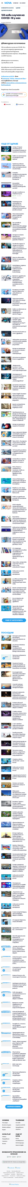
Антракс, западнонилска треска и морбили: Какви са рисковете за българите (19, 176)
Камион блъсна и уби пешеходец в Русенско (19, 976)
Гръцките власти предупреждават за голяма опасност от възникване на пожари (19, 665)
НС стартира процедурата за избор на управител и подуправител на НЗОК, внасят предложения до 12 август (19, 553)
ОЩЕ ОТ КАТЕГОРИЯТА (14, 620)
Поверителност (5, 1175)
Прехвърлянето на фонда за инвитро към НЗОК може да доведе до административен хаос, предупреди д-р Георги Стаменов (19, 416)
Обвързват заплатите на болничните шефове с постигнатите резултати (19, 342)
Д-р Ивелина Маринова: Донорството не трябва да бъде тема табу (19, 581)
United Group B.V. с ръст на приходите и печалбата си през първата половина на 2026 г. (19, 960)
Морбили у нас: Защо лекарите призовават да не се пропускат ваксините (19, 490)
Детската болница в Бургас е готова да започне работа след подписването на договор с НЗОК (19, 541)
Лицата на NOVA (20, 1125)
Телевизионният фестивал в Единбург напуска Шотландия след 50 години (18, 735)
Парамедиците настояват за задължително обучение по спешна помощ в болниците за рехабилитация (19, 205)
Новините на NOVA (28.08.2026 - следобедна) (18, 1089)
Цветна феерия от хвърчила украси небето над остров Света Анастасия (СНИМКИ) (18, 826)
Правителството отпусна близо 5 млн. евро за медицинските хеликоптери (19, 166)
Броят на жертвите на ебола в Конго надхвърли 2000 (18, 405)
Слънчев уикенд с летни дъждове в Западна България (17, 685)
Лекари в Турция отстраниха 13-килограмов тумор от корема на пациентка (19, 149)
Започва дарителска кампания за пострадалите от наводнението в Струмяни (18, 939)
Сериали (4, 1141)
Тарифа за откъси (20, 1172)
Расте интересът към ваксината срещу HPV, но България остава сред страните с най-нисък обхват (19, 591)
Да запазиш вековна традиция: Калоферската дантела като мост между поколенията (18, 648)
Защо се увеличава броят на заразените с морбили (19, 259)
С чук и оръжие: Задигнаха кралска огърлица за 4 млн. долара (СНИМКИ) (18, 726)
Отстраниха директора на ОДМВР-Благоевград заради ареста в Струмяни (19, 885)
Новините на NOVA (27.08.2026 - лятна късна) (18, 768)
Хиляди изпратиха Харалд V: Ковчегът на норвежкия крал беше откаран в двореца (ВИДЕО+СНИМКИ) (19, 868)
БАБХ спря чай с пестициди (17, 1064)
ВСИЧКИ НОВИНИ (14, 1106)
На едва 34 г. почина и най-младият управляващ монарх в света (19, 1026)
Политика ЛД (12, 1175)
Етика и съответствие (8, 1177)
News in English (19, 1145)
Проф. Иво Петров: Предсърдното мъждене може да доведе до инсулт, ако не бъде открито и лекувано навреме (19, 610)
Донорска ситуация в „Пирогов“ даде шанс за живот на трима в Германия (18, 387)
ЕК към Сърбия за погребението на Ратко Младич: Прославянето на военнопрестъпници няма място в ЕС (18, 837)
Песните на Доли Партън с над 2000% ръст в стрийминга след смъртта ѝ (18, 753)
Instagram (5, 78)
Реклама (8, 1171)
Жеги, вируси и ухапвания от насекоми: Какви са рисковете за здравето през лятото (18, 471)
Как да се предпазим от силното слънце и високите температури (18, 351)
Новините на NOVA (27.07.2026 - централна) (18, 572)
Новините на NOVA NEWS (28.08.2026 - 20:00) (18, 876)
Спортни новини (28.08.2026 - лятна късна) (18, 760)
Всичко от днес (6, 1125)
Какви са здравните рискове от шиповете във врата (19, 498)
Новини (15, 3)
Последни (5, 1122)
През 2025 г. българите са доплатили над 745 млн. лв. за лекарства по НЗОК (19, 443)
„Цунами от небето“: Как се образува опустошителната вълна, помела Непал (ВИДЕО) (19, 950)
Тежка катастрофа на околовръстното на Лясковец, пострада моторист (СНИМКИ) (19, 744)
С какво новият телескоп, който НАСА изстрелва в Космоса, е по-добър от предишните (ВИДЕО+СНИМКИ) (19, 715)
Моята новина (6, 1127)
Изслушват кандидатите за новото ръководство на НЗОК (19, 185)
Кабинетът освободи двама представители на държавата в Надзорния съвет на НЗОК (19, 530)
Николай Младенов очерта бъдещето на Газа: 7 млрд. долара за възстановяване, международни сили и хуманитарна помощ (19, 1015)
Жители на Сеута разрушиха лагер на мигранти (18, 784)
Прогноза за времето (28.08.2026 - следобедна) (19, 1073)
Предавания (5, 1139)
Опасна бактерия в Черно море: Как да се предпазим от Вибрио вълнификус (19, 481)
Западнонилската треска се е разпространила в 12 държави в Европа (18, 237)
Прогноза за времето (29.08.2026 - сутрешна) (19, 657)
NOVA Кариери (20, 1142)
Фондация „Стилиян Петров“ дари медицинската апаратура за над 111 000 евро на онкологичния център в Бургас (19, 322)
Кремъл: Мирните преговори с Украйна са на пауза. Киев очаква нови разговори (19, 847)
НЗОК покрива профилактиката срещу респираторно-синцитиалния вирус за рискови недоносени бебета (19, 508)
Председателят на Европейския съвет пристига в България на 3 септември (19, 1035)
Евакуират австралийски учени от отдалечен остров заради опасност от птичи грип (19, 794)
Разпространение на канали (9, 1172)
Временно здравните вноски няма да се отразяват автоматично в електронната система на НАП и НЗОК (19, 280)
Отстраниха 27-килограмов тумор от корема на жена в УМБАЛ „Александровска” (19, 378)
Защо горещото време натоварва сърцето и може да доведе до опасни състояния (19, 435)
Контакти (13, 1174)
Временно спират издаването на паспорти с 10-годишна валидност (18, 1005)
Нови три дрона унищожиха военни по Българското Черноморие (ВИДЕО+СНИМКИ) (19, 995)
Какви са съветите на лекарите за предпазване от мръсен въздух (19, 311)
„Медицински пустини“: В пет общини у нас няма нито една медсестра (19, 368)
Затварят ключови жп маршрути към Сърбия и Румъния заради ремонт (19, 986)
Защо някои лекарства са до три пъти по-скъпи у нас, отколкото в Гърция (19, 564)
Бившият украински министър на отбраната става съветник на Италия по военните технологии (19, 695)
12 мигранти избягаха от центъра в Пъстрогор (19, 969)
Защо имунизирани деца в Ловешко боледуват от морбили (18, 216)
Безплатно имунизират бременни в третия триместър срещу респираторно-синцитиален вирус (19, 520)
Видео (4, 1129)
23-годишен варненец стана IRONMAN (19, 920)
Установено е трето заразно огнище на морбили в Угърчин (19, 460)
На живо (22, 3)
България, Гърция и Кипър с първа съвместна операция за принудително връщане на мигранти (19, 805)
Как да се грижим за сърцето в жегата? (18, 425)
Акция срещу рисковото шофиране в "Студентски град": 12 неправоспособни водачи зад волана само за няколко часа (19, 1056)
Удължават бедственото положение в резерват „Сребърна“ (19, 1098)
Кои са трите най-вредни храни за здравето (18, 600)
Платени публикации (19, 1177)
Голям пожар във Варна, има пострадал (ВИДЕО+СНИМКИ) (19, 913)
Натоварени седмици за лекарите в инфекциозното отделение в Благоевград (19, 269)
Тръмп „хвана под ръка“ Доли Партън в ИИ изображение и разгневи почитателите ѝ (19, 1045)
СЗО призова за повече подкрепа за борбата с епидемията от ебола (19, 452)
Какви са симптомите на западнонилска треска (19, 157)
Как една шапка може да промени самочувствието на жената (19, 638)
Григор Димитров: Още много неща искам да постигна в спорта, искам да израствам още (19, 857)
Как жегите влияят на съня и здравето (19, 332)
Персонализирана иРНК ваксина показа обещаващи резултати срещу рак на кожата (19, 302)
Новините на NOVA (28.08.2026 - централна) (18, 905)
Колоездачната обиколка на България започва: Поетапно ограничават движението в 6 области (18, 676)
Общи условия (19, 1174)
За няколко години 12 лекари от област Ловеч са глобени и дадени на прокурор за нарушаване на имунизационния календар (19, 248)
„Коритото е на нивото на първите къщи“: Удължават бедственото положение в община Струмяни (18, 896)
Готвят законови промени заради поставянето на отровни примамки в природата (18, 815)
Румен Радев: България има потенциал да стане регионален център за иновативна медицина (19, 397)
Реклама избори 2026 (16, 1171)
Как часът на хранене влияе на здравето (19, 358)
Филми (4, 1143)
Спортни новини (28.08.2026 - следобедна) (17, 1081)
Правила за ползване (21, 1175)
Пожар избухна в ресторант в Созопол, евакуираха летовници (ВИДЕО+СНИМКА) (19, 705)
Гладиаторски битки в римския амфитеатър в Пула (19, 776)
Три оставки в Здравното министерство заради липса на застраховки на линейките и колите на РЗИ (19, 227)
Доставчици (7, 1174)
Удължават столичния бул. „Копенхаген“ (19, 928)
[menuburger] (2, 3)
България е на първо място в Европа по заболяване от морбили (18, 292)
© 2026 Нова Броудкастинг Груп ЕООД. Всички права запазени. (14, 1181)
